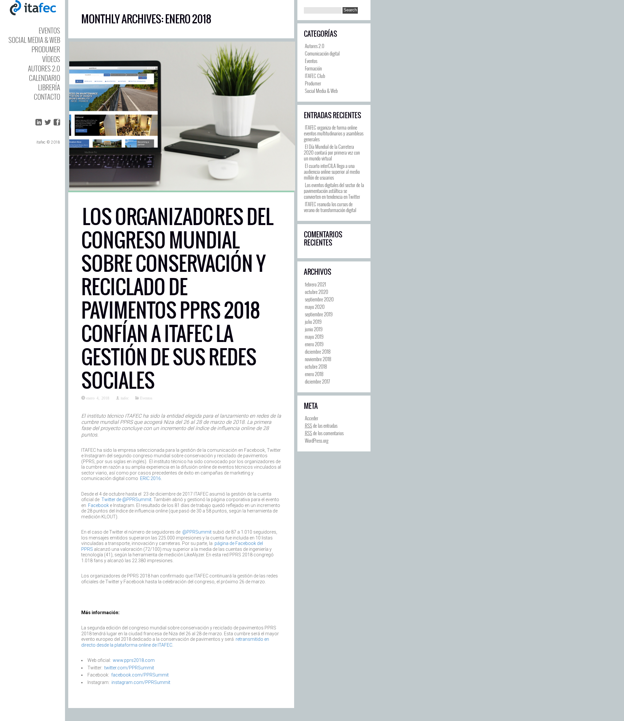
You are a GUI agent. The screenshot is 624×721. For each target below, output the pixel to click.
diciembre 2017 (317, 381)
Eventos (49, 30)
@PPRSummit (197, 532)
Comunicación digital (322, 53)
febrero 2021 (315, 284)
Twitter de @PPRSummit (126, 499)
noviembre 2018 (318, 358)
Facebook (98, 505)
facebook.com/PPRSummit (140, 674)
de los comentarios (324, 432)
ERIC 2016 (150, 478)
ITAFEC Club (315, 75)
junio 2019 (313, 329)
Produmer (46, 49)
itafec (125, 398)
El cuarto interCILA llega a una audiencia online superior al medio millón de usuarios (332, 171)
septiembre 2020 (319, 299)
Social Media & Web (34, 40)
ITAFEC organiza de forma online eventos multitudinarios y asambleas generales (333, 133)
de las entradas (321, 425)
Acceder (311, 418)
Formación (313, 68)
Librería (49, 87)
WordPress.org (316, 440)
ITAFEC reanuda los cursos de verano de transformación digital (330, 206)
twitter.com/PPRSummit (129, 667)
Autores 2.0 (44, 68)
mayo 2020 (315, 306)
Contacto (47, 97)
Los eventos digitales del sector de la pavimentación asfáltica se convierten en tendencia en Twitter (334, 190)
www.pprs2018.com (134, 660)
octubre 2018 (316, 366)
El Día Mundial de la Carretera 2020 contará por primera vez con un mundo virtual (332, 152)
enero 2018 (314, 373)
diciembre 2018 (318, 351)
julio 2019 (313, 321)
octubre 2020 (316, 291)
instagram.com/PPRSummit (140, 682)
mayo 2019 (314, 336)
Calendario (44, 78)
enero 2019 (314, 344)
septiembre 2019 (318, 314)
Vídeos (51, 59)
